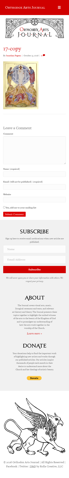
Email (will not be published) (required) (23, 181)
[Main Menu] (59, 7)
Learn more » (34, 333)
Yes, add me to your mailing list (20, 207)
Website (7, 194)
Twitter (23, 466)
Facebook (11, 466)
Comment (8, 133)
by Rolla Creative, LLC (46, 466)
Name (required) (11, 168)
